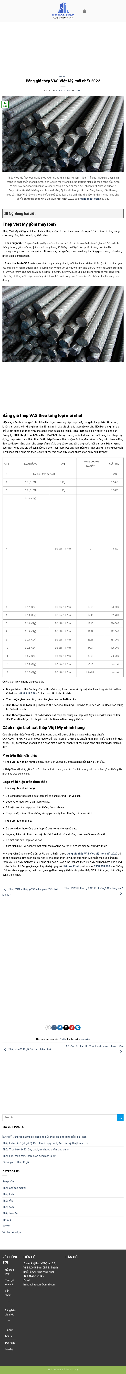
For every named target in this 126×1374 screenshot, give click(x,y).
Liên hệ (9, 1349)
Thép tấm (8, 1207)
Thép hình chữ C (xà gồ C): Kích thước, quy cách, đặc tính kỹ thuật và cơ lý (45, 1143)
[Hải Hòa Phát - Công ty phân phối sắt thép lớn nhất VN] (63, 11)
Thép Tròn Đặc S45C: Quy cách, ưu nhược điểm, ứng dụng (35, 1149)
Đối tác (9, 1336)
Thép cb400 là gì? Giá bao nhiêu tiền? (29, 1049)
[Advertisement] (63, 51)
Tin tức (63, 77)
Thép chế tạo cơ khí (14, 1188)
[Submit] (120, 1117)
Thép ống (7, 1200)
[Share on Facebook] (54, 1027)
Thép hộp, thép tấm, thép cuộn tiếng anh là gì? (29, 1156)
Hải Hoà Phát (9, 1272)
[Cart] (84, 11)
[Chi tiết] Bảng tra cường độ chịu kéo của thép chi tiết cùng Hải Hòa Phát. (44, 1136)
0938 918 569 (27, 693)
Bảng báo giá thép (10, 1312)
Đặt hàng (10, 1342)
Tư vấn (6, 1226)
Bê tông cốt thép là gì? (15, 1162)
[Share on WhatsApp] (48, 1027)
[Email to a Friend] (66, 1027)
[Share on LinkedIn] (78, 1027)
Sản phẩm (8, 1181)
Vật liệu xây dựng (12, 1232)
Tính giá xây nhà (9, 1282)
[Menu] (4, 11)
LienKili (78, 91)
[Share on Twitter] (60, 1027)
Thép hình (8, 1194)
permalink (85, 1039)
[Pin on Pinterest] (72, 1027)
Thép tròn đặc (10, 1213)
